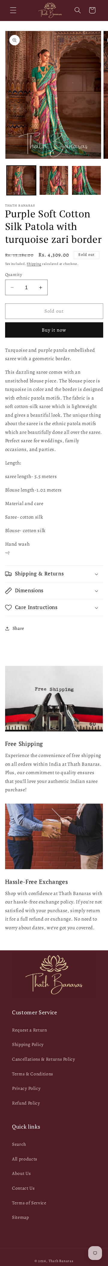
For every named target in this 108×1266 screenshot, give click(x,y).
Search (19, 1144)
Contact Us (23, 1188)
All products (24, 1159)
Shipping (34, 264)
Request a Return (29, 1030)
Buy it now (54, 329)
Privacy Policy (26, 1088)
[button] (13, 10)
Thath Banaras (61, 1260)
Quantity (13, 274)
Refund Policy (26, 1103)
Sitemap (20, 1217)
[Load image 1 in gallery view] (21, 180)
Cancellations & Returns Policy (43, 1059)
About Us (21, 1173)
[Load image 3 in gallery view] (86, 180)
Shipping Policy (28, 1044)
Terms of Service (29, 1203)
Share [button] (18, 628)
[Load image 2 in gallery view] (54, 180)
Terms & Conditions (32, 1074)
